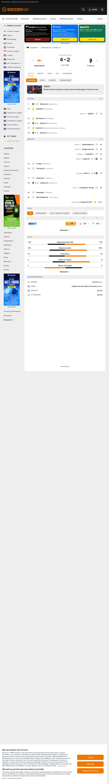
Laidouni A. (40, 178)
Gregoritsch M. (88, 149)
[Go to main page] (20, 9)
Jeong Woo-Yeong (86, 188)
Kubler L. (83, 114)
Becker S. (53, 104)
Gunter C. (77, 145)
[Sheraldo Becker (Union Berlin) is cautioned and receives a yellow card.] (33, 128)
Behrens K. (47, 164)
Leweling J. (40, 192)
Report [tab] (40, 73)
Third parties (61, 766)
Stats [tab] (42, 80)
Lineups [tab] (52, 80)
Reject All (90, 764)
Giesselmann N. (42, 197)
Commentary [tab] (65, 80)
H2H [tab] (57, 73)
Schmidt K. (89, 154)
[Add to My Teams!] (33, 60)
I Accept (90, 757)
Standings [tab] (67, 73)
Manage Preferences (90, 771)
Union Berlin (39, 66)
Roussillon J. (54, 197)
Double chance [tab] (80, 213)
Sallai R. (91, 114)
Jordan (39, 164)
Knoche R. (53, 123)
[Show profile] (39, 60)
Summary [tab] (32, 80)
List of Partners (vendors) (12, 778)
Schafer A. (50, 168)
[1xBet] (33, 224)
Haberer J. (49, 178)
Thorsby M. (40, 168)
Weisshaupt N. (88, 145)
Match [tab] (31, 73)
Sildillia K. (80, 154)
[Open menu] (102, 9)
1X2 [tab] (30, 213)
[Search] (83, 9)
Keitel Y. (78, 149)
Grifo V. (79, 159)
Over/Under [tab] (41, 213)
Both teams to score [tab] (59, 213)
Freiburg (90, 66)
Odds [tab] (49, 73)
